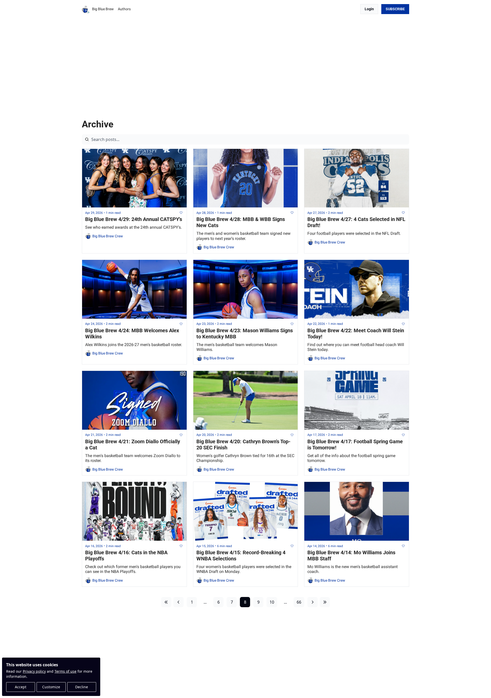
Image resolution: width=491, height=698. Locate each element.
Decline (81, 686)
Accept (20, 686)
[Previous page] (178, 602)
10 (272, 602)
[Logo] (86, 9)
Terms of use (65, 671)
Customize (51, 686)
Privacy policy (34, 671)
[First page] (166, 602)
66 (299, 602)
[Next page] (312, 602)
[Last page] (325, 602)
